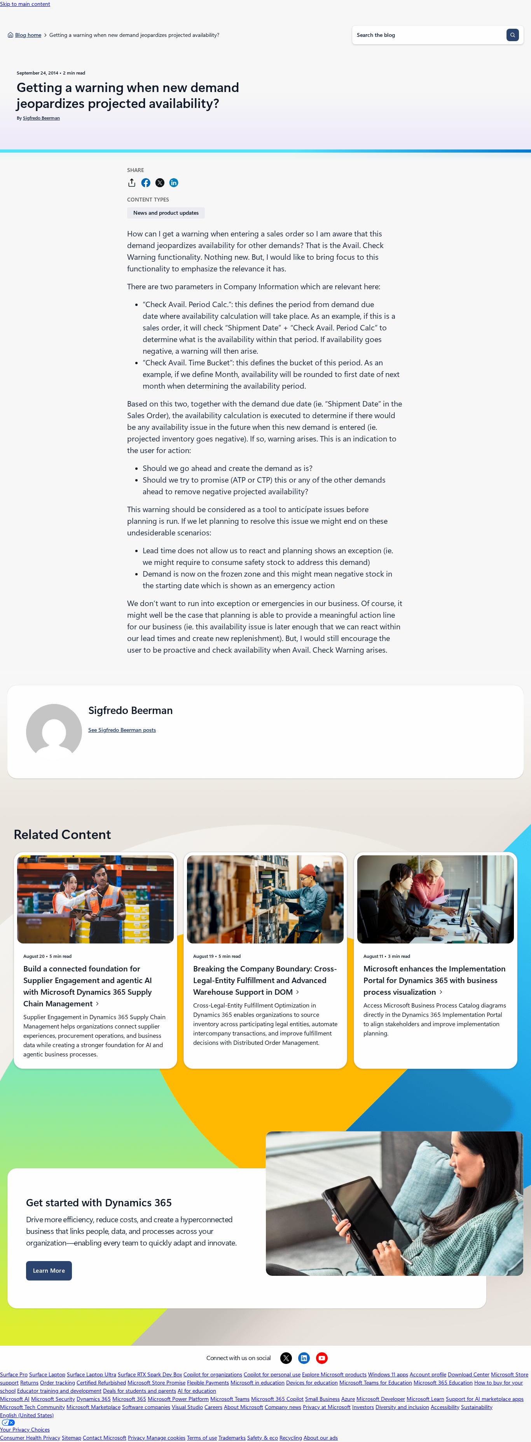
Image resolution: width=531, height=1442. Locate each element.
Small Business (322, 1399)
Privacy (137, 1438)
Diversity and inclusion (402, 1407)
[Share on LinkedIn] (173, 182)
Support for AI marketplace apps (485, 1399)
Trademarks (232, 1438)
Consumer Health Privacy (30, 1438)
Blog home (28, 35)
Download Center (468, 1374)
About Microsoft (243, 1407)
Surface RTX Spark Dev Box (150, 1374)
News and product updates (166, 213)
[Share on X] (159, 182)
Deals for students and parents (139, 1391)
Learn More (49, 1270)
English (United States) (27, 1415)
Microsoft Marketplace (93, 1407)
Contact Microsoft (104, 1438)
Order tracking (57, 1382)
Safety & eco (262, 1438)
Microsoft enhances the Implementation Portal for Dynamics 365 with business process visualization (434, 980)
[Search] (513, 35)
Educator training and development (59, 1391)
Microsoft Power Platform (178, 1399)
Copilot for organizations (212, 1374)
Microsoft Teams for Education (375, 1382)
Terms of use (202, 1438)
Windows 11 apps (388, 1374)
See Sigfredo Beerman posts (122, 730)
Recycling (290, 1438)
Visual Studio (187, 1407)
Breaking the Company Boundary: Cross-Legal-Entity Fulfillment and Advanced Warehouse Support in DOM (265, 980)
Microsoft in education (258, 1382)
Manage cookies (166, 1438)
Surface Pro (14, 1374)
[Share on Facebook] (145, 182)
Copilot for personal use (272, 1374)
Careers (213, 1407)
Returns (29, 1382)
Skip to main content (25, 4)
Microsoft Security (53, 1399)
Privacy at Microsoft (327, 1407)
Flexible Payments (208, 1382)
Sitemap (71, 1438)
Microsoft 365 (129, 1399)
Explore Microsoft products (334, 1374)
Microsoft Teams (230, 1399)
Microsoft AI (15, 1399)
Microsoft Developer (380, 1399)
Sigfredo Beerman (41, 118)
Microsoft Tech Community (32, 1407)
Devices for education (312, 1382)
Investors (363, 1407)
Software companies (146, 1407)
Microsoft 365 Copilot (277, 1399)
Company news (283, 1407)
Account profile (428, 1374)
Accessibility (445, 1407)
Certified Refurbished (101, 1382)
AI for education (197, 1391)
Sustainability (477, 1407)
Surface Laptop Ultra (91, 1374)
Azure (348, 1399)
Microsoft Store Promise (156, 1382)
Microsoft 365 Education (443, 1382)
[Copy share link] (131, 182)
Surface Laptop (47, 1374)
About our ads (321, 1438)
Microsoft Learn (425, 1399)
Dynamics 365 (94, 1399)
